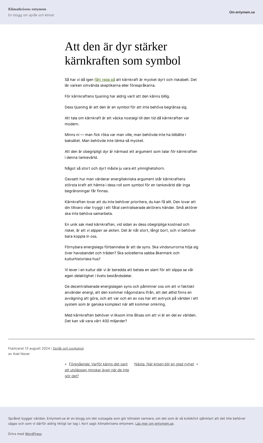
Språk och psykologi (68, 348)
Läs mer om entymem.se (154, 423)
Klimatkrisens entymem (27, 9)
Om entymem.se (242, 12)
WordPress (33, 434)
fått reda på (105, 79)
